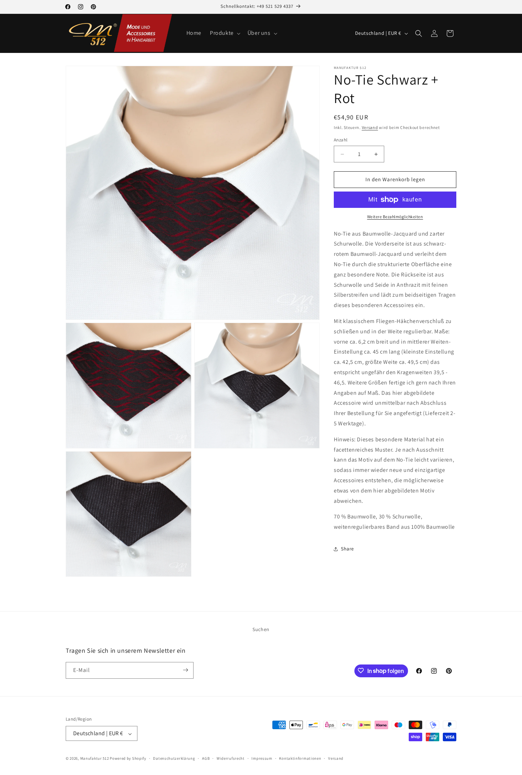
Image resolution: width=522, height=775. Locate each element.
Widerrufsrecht (231, 758)
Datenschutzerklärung (174, 758)
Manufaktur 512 (94, 758)
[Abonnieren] (185, 670)
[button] (224, 33)
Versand (370, 127)
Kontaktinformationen (300, 758)
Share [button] (347, 549)
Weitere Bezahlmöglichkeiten (395, 216)
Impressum (261, 758)
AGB (206, 758)
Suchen (261, 629)
